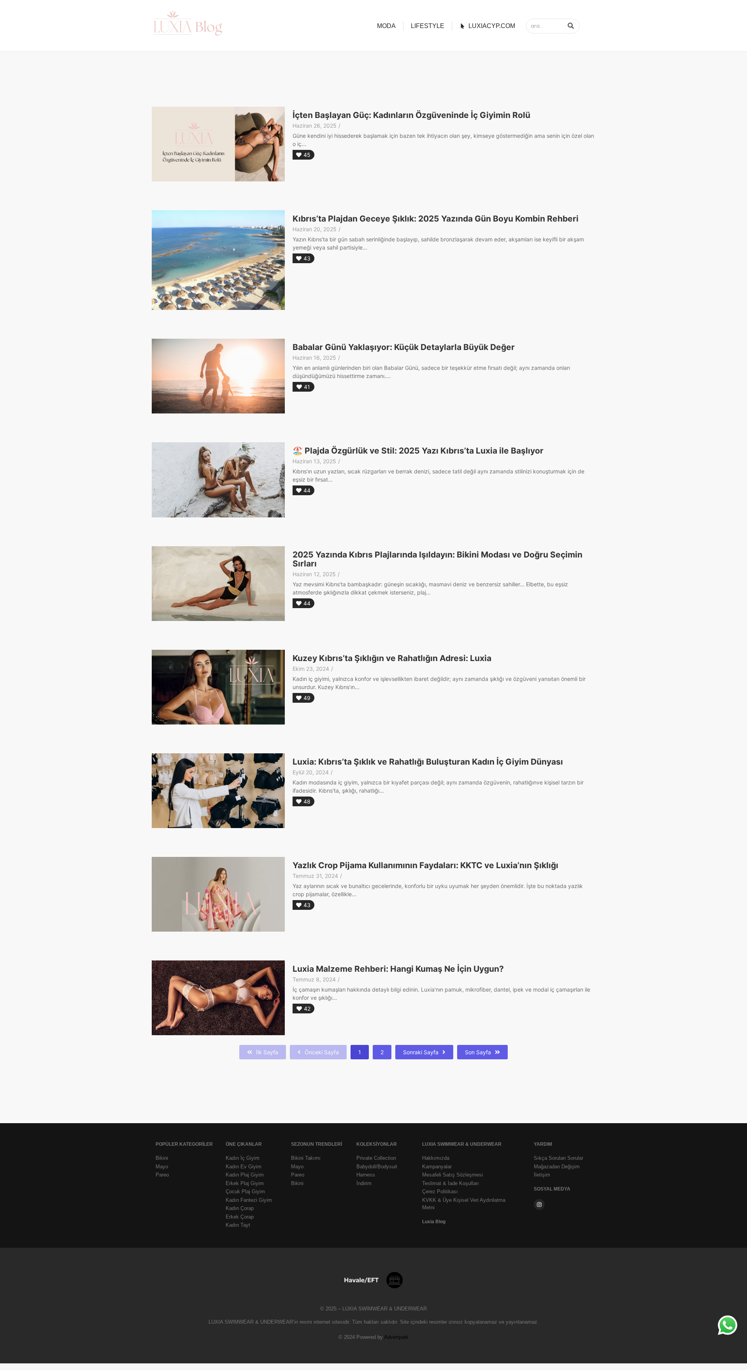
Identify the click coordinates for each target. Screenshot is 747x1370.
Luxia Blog (433, 1221)
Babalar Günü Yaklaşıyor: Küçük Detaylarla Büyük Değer (404, 347)
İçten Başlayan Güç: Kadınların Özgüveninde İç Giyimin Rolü (411, 115)
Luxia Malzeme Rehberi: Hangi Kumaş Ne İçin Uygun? (398, 969)
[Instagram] (539, 1204)
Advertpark (396, 1337)
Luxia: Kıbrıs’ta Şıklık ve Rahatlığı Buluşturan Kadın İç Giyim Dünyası (428, 762)
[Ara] (571, 26)
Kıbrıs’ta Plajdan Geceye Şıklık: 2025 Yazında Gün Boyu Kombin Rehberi (436, 218)
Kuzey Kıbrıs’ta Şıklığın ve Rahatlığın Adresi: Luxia (392, 658)
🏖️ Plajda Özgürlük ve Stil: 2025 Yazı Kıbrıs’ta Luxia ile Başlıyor (418, 450)
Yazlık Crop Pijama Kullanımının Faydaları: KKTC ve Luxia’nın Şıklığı (425, 865)
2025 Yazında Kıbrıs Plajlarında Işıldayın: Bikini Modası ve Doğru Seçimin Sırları (437, 559)
